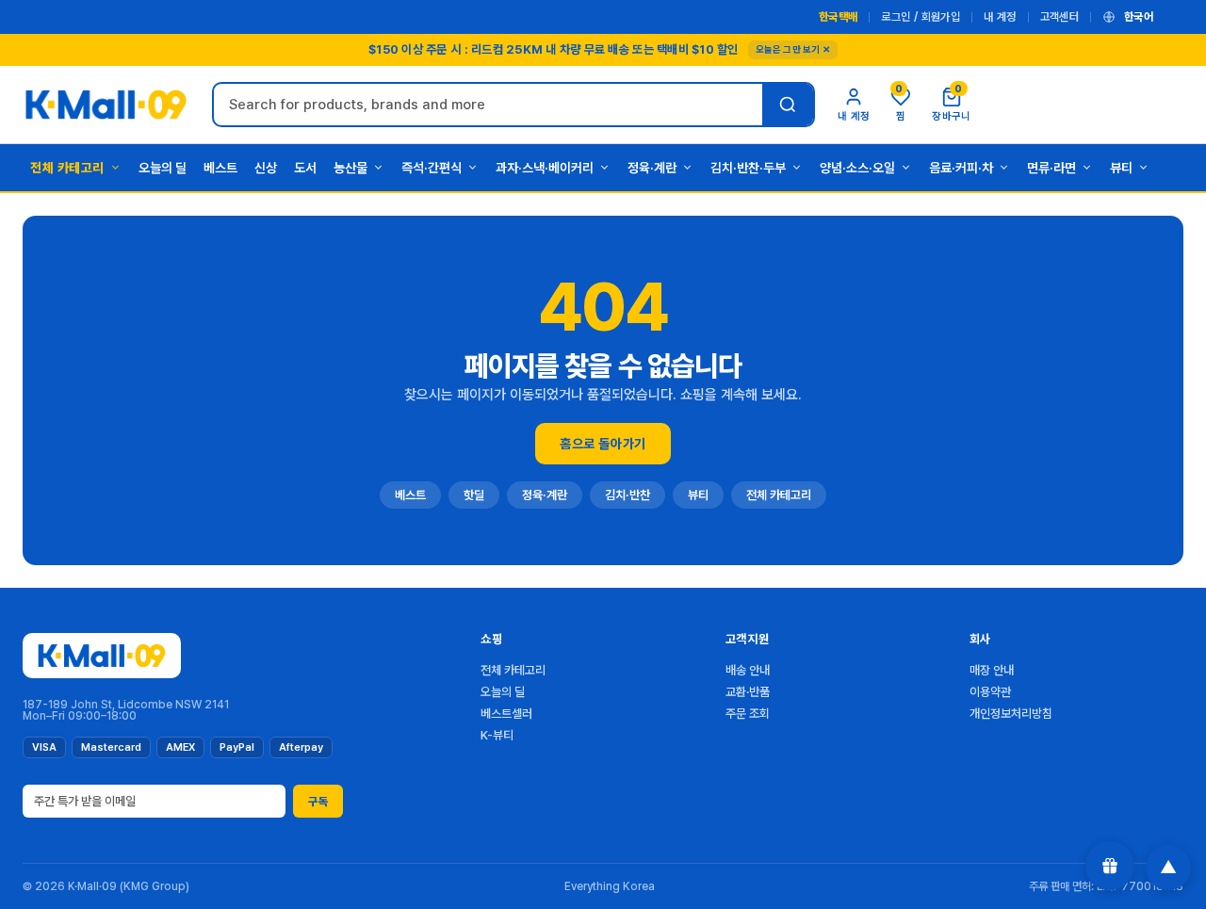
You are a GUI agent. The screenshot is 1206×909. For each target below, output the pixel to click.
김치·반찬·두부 (748, 167)
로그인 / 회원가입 (920, 17)
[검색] (787, 104)
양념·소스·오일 (857, 167)
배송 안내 (747, 670)
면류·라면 (1051, 167)
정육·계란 (651, 167)
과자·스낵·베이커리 (545, 167)
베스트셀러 (506, 713)
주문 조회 (747, 713)
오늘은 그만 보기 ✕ (793, 49)
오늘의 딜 (163, 167)
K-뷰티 (497, 735)
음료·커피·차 (961, 167)
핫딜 (474, 495)
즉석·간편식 (431, 167)
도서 (305, 167)
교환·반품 (747, 692)
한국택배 (838, 17)
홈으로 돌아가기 (602, 443)
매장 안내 (992, 670)
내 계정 (1000, 17)
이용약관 (990, 692)
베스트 (220, 167)
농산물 (350, 167)
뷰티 (1121, 167)
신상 (265, 167)
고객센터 (1059, 17)
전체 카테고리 (67, 167)
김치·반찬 (627, 495)
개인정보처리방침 (1011, 713)
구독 (318, 801)
